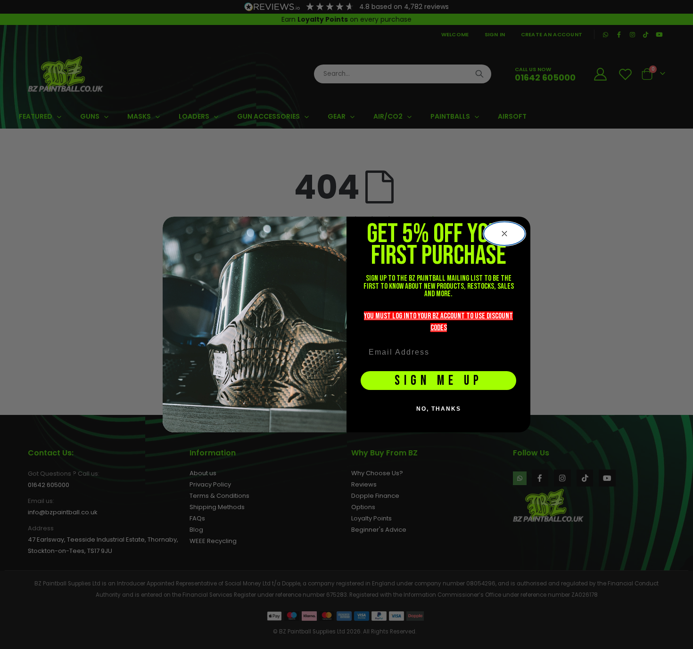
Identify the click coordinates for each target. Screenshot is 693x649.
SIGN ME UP (439, 381)
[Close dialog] (504, 233)
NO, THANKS (438, 409)
